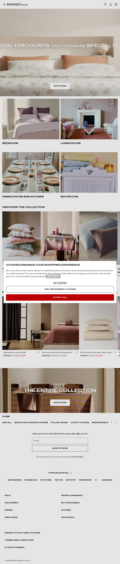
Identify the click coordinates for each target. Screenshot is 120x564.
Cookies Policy (53, 276)
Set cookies (60, 283)
